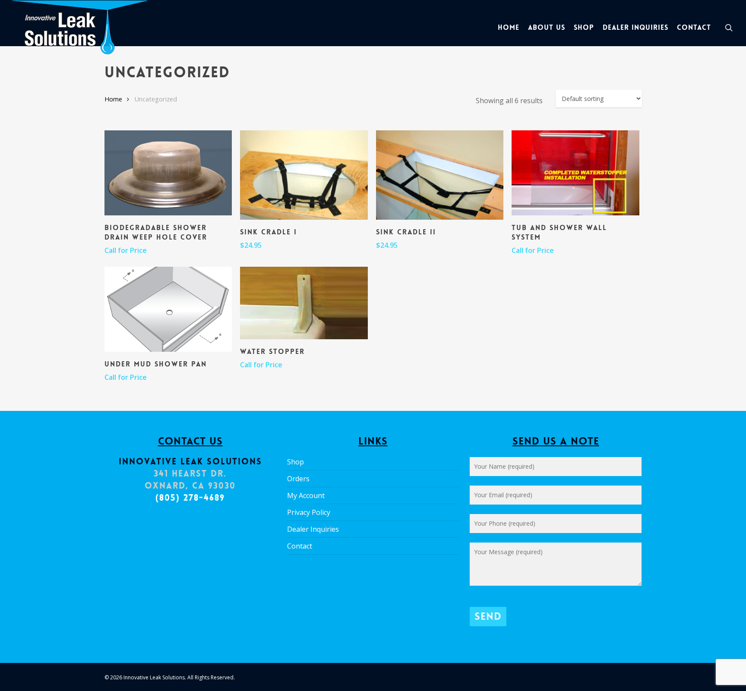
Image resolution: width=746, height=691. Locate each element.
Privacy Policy (308, 512)
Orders (298, 478)
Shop (295, 462)
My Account (306, 495)
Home (113, 99)
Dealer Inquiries (313, 529)
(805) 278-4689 (190, 497)
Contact (299, 546)
